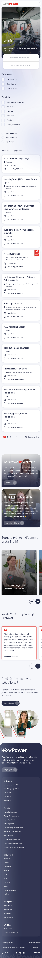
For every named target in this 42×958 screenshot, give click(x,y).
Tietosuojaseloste (7, 943)
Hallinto (6, 894)
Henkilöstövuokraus (10, 812)
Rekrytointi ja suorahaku (12, 816)
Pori (5, 878)
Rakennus (7, 796)
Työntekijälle (8, 909)
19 (26, 437)
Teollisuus (7, 800)
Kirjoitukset (10, 554)
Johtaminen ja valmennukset (13, 828)
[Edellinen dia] (31, 601)
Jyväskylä (7, 867)
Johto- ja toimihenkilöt (11, 785)
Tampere (7, 859)
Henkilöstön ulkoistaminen (13, 843)
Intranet (36, 948)
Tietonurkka (8, 905)
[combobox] (21, 65)
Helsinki (6, 863)
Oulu (5, 874)
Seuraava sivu (33, 437)
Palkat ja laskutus (10, 890)
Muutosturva (8, 835)
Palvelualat (7, 793)
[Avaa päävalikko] (38, 3)
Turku (6, 886)
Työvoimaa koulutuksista (12, 832)
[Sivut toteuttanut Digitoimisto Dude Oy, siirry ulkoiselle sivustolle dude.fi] (36, 953)
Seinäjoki (7, 882)
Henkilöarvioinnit (9, 820)
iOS (17, 948)
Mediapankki (8, 917)
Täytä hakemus (9, 703)
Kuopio (6, 870)
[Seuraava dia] (37, 601)
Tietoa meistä (8, 929)
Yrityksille (7, 913)
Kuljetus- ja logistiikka (11, 789)
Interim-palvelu (9, 824)
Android (22, 948)
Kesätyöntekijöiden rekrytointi (14, 847)
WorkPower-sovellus (11, 933)
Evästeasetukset (34, 943)
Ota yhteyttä (7, 770)
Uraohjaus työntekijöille (12, 839)
